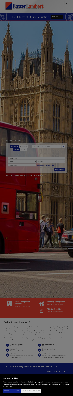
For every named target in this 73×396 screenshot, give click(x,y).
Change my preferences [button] (31, 391)
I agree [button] (6, 391)
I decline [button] (16, 391)
